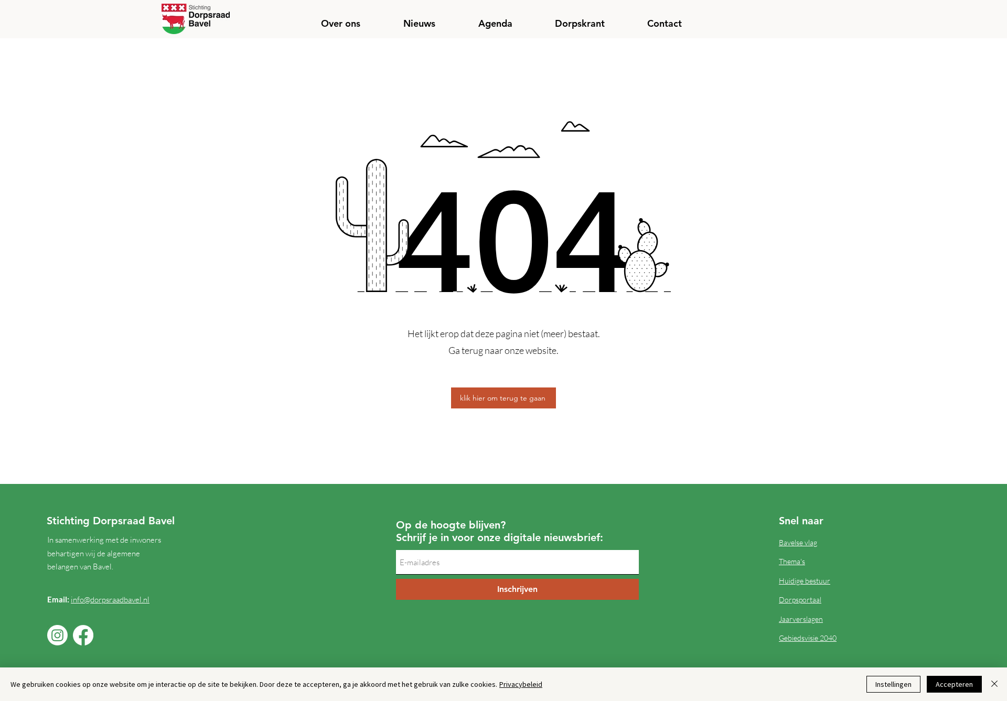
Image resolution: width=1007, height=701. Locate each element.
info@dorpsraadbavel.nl (110, 600)
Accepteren (954, 684)
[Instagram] (57, 635)
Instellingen (893, 684)
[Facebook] (83, 635)
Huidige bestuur (804, 580)
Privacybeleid (520, 684)
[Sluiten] (994, 684)
